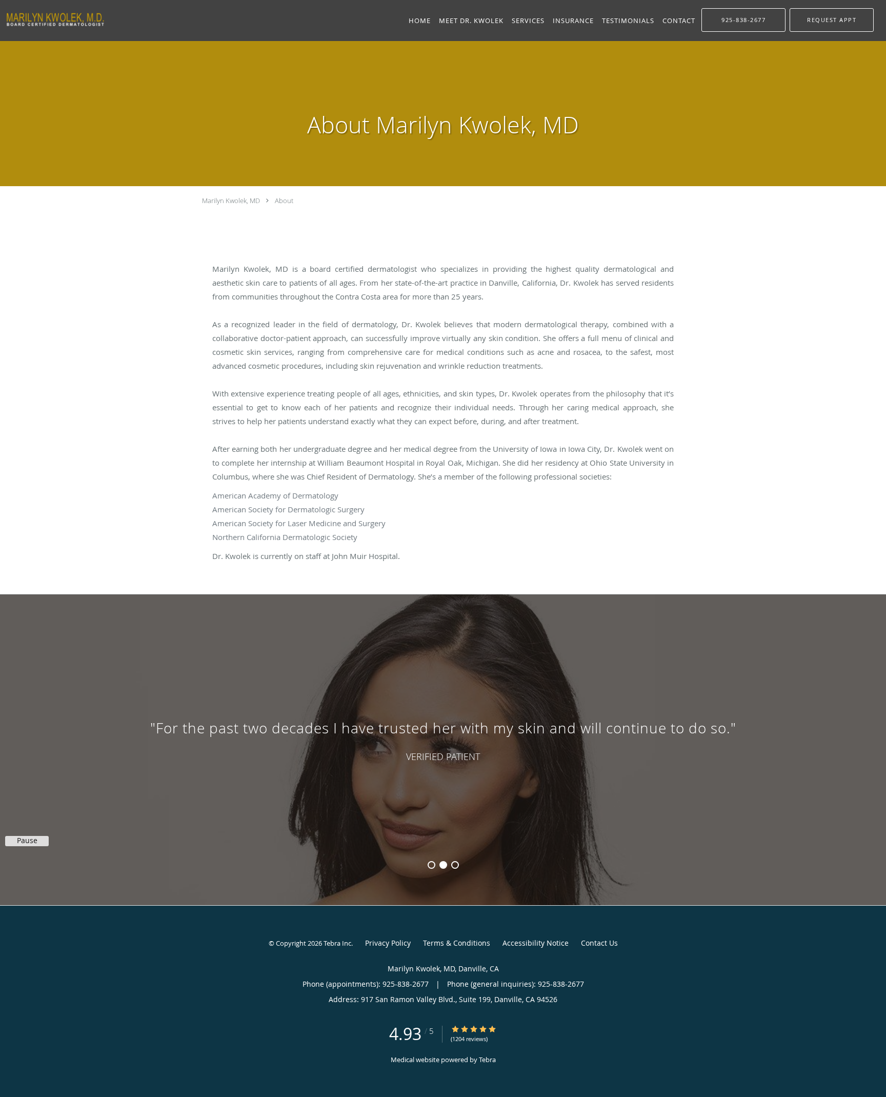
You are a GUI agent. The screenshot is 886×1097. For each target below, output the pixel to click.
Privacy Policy (388, 943)
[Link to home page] (53, 19)
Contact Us (599, 943)
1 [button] (431, 865)
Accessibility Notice (535, 943)
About (284, 200)
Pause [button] (27, 840)
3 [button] (455, 865)
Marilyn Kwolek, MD (231, 200)
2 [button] (443, 865)
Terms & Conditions (456, 943)
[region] (443, 739)
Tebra (487, 1059)
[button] (832, 20)
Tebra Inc (337, 943)
